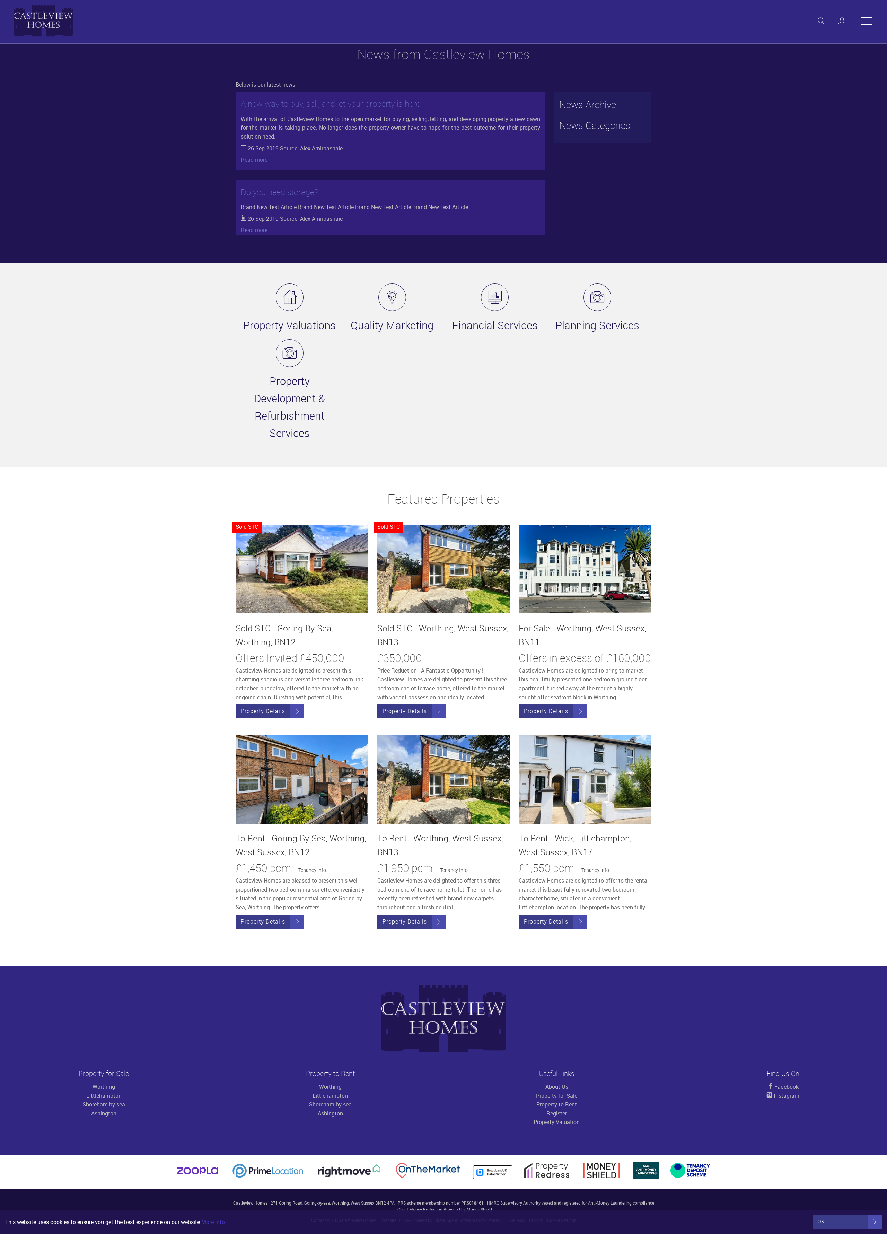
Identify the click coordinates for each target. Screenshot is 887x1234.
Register (556, 1113)
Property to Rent (556, 1104)
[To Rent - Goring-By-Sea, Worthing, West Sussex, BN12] (302, 779)
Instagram (785, 1096)
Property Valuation (557, 1122)
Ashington (103, 1113)
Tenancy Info (312, 870)
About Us (556, 1087)
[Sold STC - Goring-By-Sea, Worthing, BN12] (302, 569)
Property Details (263, 711)
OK (821, 1221)
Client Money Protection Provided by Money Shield (444, 1209)
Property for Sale (556, 1096)
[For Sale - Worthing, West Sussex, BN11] (585, 569)
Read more (254, 160)
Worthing (104, 1087)
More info (213, 1222)
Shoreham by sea (103, 1104)
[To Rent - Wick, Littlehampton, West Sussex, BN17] (585, 779)
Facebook (786, 1087)
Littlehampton (104, 1096)
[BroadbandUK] (492, 1177)
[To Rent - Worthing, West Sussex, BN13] (443, 779)
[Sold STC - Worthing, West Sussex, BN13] (443, 569)
